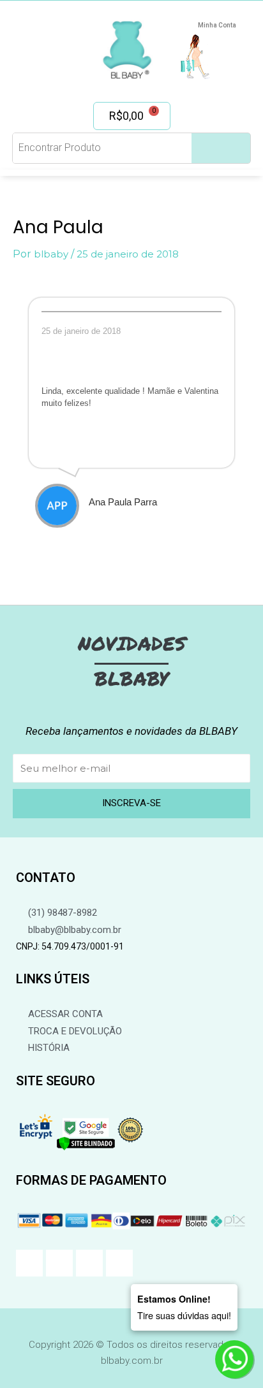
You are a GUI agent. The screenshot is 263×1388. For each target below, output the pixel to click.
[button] (40, 45)
